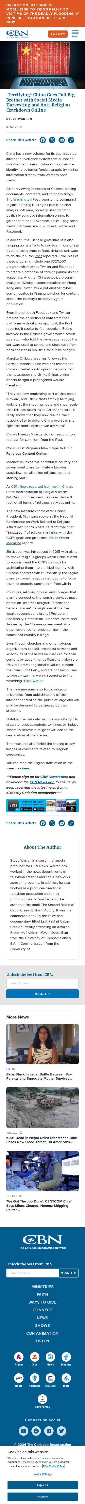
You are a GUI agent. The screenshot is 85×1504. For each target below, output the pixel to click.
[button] (73, 34)
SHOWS (42, 1326)
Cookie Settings (42, 1474)
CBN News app (42, 782)
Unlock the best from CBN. (29, 974)
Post (38, 256)
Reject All (42, 1485)
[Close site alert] (77, 13)
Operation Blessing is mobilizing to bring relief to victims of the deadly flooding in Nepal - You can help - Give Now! (40, 14)
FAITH (42, 1294)
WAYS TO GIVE (42, 1302)
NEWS (42, 1318)
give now (58, 34)
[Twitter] (52, 140)
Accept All (42, 1496)
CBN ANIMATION (42, 1333)
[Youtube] (23, 1431)
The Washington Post (23, 199)
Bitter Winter (32, 681)
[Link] (71, 140)
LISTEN (42, 1341)
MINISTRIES (42, 1287)
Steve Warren (19, 119)
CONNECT (42, 1310)
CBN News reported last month (35, 486)
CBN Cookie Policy (53, 1466)
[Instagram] (49, 1431)
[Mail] (62, 140)
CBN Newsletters (54, 776)
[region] (42, 1475)
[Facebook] (43, 140)
